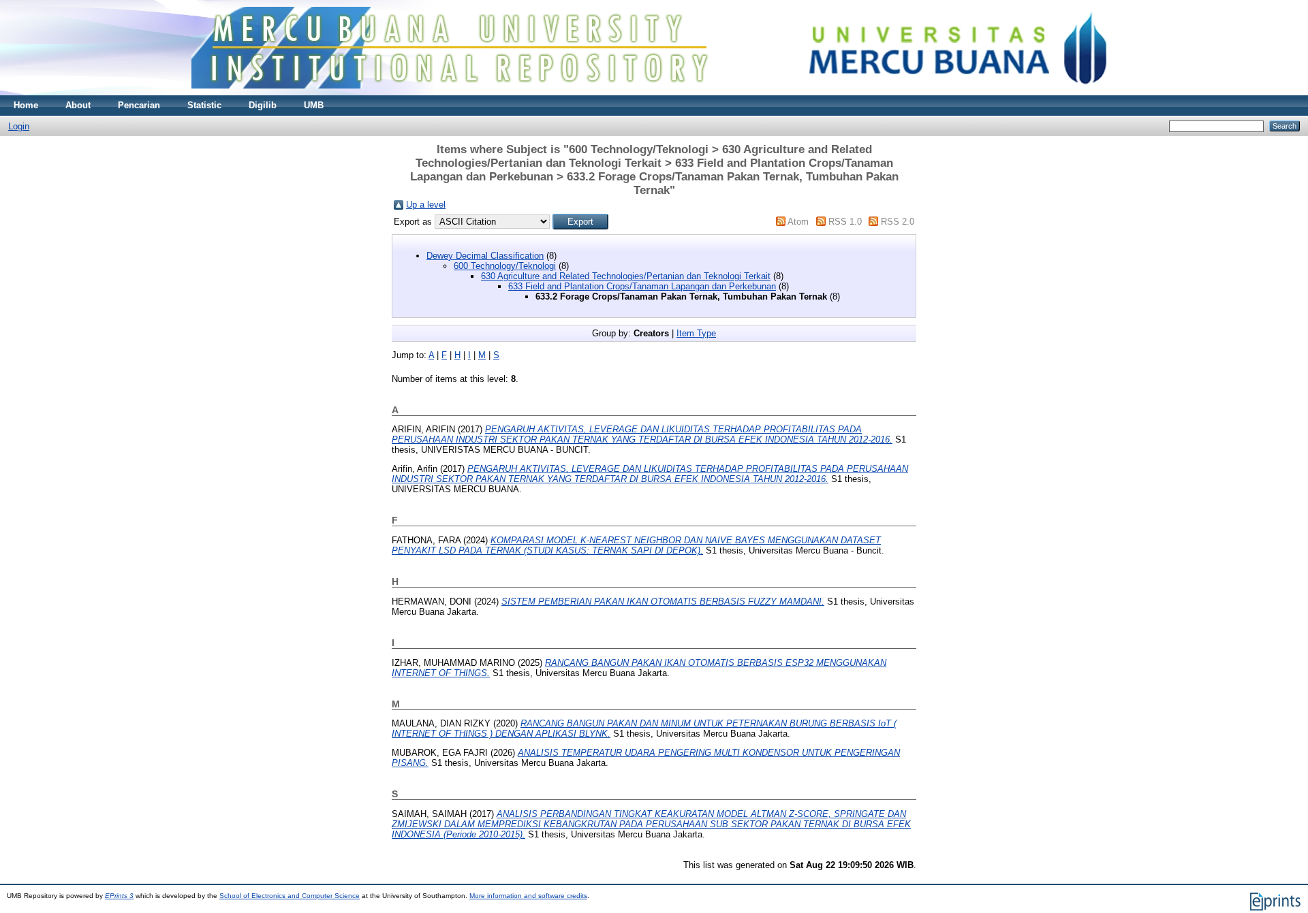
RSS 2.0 (897, 222)
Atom (798, 222)
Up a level (426, 204)
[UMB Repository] (654, 92)
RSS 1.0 (845, 222)
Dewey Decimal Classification (485, 256)
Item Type (696, 333)
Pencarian (139, 105)
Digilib (263, 105)
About (78, 105)
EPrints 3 (119, 895)
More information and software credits (528, 895)
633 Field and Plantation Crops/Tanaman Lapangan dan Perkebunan (642, 286)
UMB (314, 105)
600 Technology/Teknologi (505, 266)
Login (18, 126)
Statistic (204, 105)
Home (26, 105)
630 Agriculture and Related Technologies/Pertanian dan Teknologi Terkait (625, 276)
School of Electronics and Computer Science (289, 895)
